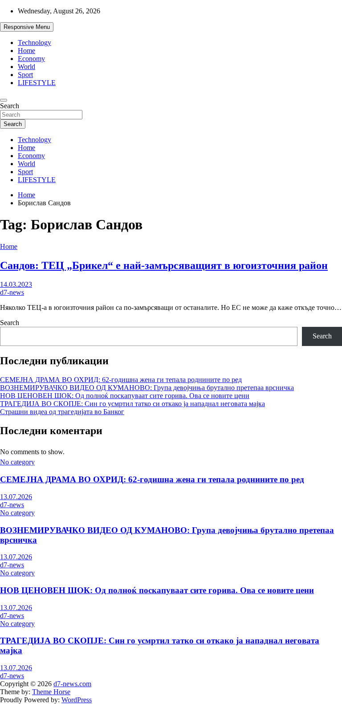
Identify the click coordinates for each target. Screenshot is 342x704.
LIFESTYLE (37, 82)
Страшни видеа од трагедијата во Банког (62, 411)
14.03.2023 (16, 284)
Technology (34, 42)
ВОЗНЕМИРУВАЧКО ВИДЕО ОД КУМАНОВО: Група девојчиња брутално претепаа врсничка (147, 387)
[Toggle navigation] (3, 100)
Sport (25, 74)
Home (26, 50)
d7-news (12, 292)
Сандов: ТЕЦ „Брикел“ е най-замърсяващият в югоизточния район (164, 265)
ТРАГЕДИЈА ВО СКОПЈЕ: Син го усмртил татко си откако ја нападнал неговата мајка (132, 403)
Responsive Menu (27, 27)
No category (17, 462)
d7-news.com (72, 684)
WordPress (76, 700)
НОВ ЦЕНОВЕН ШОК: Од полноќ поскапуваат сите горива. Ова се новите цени (124, 395)
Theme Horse (51, 692)
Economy (31, 58)
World (26, 66)
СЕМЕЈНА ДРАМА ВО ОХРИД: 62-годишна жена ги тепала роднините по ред (121, 379)
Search (9, 106)
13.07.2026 (16, 497)
